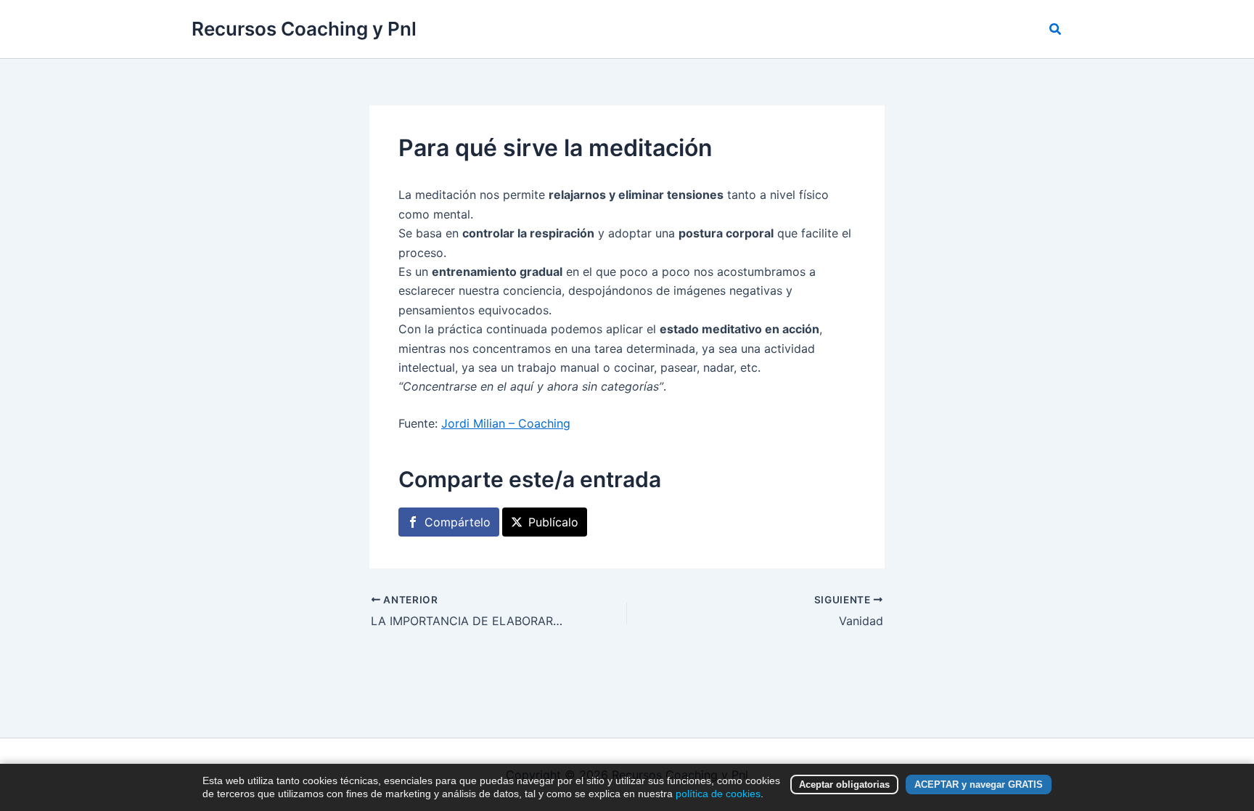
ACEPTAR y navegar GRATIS (978, 784)
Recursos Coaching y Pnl (304, 28)
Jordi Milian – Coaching (505, 423)
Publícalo (553, 522)
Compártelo (458, 522)
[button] (1055, 29)
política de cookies (718, 793)
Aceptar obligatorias (844, 784)
